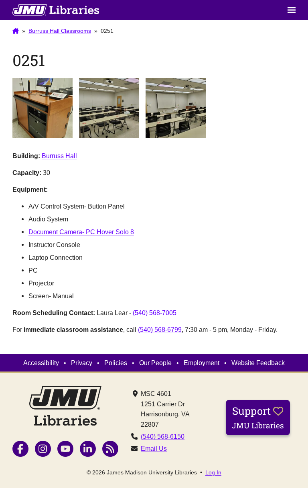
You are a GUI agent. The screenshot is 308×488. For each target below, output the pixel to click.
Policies (115, 362)
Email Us (154, 448)
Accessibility (41, 362)
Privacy (81, 362)
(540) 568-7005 (154, 312)
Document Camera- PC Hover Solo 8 (81, 231)
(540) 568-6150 (162, 436)
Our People (155, 362)
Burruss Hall (59, 155)
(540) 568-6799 (160, 329)
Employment (201, 362)
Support (258, 417)
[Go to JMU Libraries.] (15, 31)
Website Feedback (258, 362)
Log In (213, 472)
